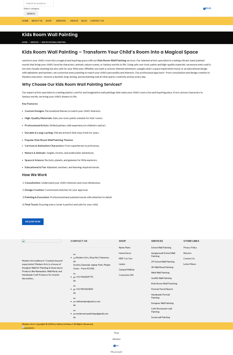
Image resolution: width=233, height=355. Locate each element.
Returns (187, 253)
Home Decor (125, 253)
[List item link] (92, 285)
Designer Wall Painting (162, 303)
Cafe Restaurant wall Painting (161, 310)
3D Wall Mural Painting (162, 267)
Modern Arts (28, 324)
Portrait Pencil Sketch (162, 289)
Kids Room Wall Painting (164, 283)
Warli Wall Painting (160, 272)
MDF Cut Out (125, 258)
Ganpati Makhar (127, 269)
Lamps (122, 264)
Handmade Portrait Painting (160, 296)
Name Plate (124, 247)
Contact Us (189, 258)
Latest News (189, 264)
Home (24, 42)
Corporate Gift (126, 275)
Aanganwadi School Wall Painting (163, 255)
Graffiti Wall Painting (161, 278)
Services (35, 42)
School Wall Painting (161, 247)
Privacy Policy (190, 247)
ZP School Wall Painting (163, 261)
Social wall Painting (160, 317)
